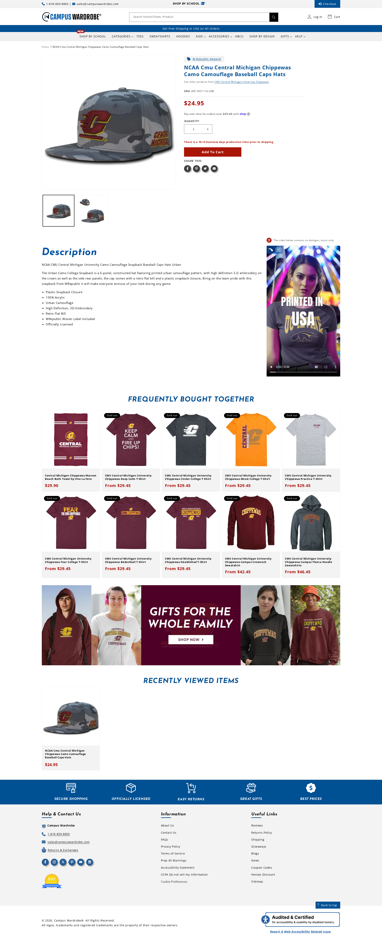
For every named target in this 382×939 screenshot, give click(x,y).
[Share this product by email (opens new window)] (214, 168)
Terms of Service (173, 853)
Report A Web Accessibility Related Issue (300, 931)
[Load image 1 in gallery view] (58, 210)
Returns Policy (261, 832)
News (255, 860)
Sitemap (257, 881)
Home (45, 47)
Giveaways (258, 846)
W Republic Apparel (207, 59)
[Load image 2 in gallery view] (92, 210)
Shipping (257, 839)
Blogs (255, 853)
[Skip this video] (271, 249)
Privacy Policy (170, 846)
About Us (167, 825)
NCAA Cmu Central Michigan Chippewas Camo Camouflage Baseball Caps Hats (101, 47)
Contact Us (168, 832)
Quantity (191, 121)
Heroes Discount (263, 874)
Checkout (329, 4)
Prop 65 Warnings (174, 860)
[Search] (273, 17)
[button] (121, 36)
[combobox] (203, 17)
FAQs (164, 839)
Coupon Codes (261, 867)
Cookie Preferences (174, 882)
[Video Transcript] (279, 249)
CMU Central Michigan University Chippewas (241, 81)
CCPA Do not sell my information (184, 874)
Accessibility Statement (178, 867)
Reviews (257, 825)
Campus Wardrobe (67, 920)
